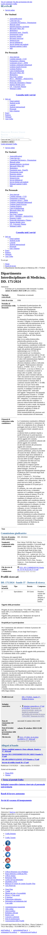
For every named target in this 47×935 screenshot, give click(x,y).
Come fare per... (15, 21)
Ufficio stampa (10, 876)
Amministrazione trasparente (15, 907)
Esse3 (7, 113)
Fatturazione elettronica (13, 899)
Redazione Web (10, 878)
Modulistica (14, 30)
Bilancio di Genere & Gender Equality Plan (20, 884)
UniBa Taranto (10, 838)
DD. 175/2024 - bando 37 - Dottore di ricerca (31, 698)
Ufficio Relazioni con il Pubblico (16, 872)
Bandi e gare (9, 915)
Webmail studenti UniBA (18, 46)
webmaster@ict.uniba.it (9, 932)
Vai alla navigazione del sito (22, 2)
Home (7, 264)
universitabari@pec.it (20, 930)
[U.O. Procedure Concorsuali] (15, 130)
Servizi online (10, 10)
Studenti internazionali (17, 107)
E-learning (8, 897)
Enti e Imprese (15, 111)
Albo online (9, 909)
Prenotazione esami (16, 34)
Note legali (16, 895)
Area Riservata (10, 886)
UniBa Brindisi (10, 834)
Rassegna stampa (15, 36)
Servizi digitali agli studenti (19, 44)
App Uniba (9, 119)
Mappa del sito (10, 893)
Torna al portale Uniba (13, 780)
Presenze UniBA (15, 81)
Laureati (12, 105)
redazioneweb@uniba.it (28, 932)
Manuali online (15, 25)
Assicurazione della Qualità (14, 921)
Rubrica (8, 115)
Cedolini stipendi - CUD (18, 59)
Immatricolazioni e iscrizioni (19, 26)
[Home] (18, 137)
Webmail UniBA (15, 89)
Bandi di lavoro (10, 266)
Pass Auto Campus (16, 77)
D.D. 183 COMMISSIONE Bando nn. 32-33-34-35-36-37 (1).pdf (30, 568)
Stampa (7, 775)
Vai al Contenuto (6, 2)
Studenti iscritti (15, 103)
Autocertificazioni (16, 19)
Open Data (9, 889)
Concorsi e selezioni (12, 917)
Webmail (8, 117)
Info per (8, 99)
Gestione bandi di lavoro (18, 67)
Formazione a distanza (17, 61)
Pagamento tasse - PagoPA (19, 32)
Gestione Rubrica (16, 69)
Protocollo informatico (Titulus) (20, 83)
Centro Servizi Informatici (14, 880)
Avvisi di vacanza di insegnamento (16, 800)
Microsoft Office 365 (17, 28)
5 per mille (9, 903)
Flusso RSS (9, 773)
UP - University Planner (18, 87)
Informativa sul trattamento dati (16, 901)
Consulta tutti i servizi (26, 95)
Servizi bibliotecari (16, 42)
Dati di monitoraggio (12, 919)
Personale (13, 109)
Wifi (11, 48)
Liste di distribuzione (17, 71)
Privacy (7, 895)
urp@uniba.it (5, 930)
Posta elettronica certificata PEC (16, 874)
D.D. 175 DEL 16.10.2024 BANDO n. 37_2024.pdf (27, 738)
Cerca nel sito (5, 139)
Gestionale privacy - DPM (19, 63)
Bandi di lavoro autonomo (13, 793)
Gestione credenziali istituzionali (21, 65)
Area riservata (14, 57)
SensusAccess (14, 40)
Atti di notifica (10, 911)
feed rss (12, 812)
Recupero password (16, 38)
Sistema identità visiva (17, 85)
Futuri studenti (15, 101)
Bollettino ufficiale (11, 913)
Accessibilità (21, 893)
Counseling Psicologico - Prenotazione (23, 23)
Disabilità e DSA (11, 882)
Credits (7, 891)
